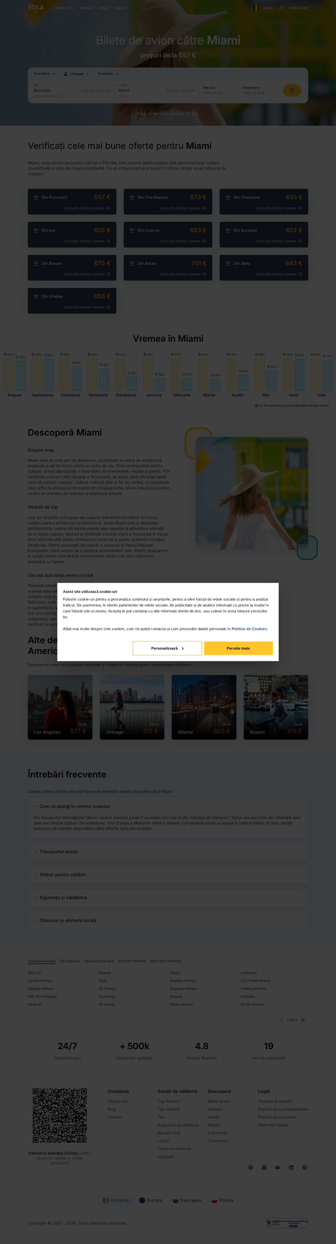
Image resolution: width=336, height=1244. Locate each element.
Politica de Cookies (249, 629)
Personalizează (164, 648)
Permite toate (238, 648)
